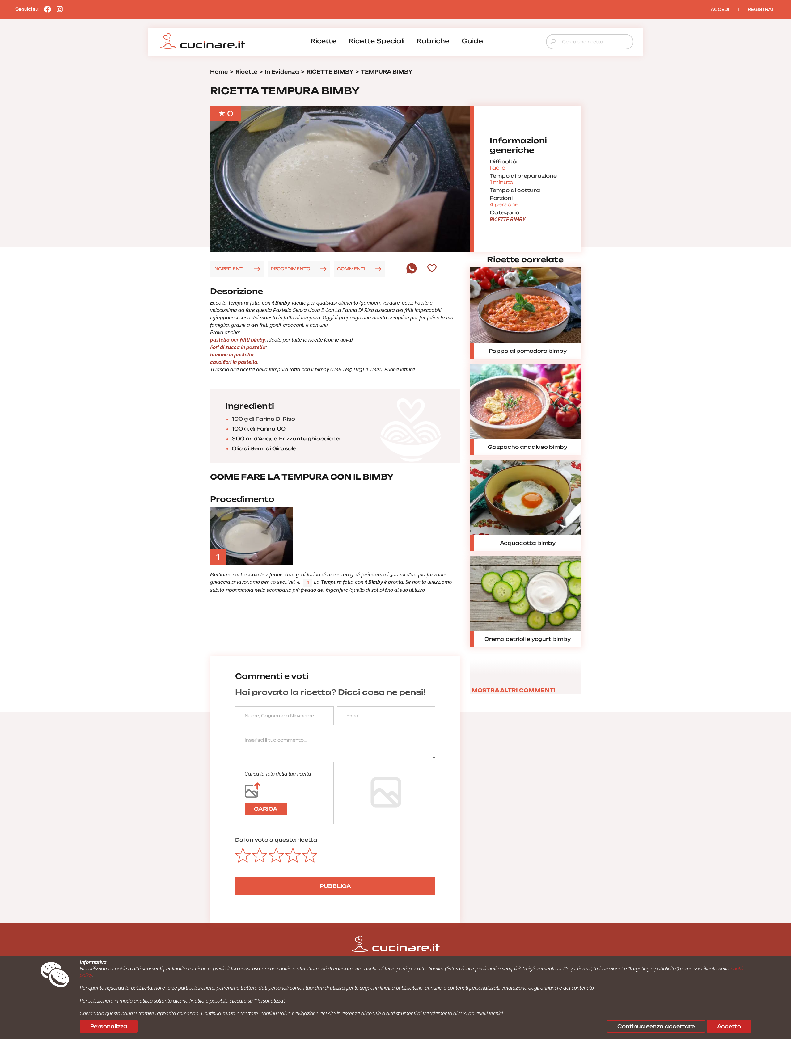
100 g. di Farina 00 (259, 429)
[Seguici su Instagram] (58, 8)
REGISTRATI (762, 9)
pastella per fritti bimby (237, 340)
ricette (323, 41)
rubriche (433, 41)
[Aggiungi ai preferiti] (432, 269)
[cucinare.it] (202, 41)
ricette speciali (376, 41)
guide (472, 41)
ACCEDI (720, 9)
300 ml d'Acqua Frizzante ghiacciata (286, 438)
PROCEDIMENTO (290, 268)
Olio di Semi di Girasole (264, 448)
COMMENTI (351, 268)
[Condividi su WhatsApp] (411, 272)
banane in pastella (232, 355)
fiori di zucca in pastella (238, 347)
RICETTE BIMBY (508, 219)
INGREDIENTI (228, 268)
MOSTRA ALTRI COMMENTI (514, 690)
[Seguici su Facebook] (46, 8)
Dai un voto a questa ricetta (276, 840)
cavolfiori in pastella (233, 362)
